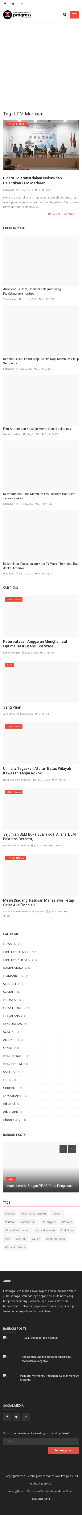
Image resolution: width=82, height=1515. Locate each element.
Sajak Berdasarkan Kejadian (41, 1337)
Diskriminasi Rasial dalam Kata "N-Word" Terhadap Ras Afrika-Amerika (40, 566)
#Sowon (57, 1213)
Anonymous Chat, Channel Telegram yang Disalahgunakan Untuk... (32, 291)
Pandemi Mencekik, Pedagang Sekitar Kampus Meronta (49, 1377)
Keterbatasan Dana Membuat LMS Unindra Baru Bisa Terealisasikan (39, 496)
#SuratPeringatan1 (17, 1230)
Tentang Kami (15, 1491)
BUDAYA (9, 1000)
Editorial (9, 1103)
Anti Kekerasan (45, 1230)
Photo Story (12, 1119)
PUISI (9, 665)
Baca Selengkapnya (61, 214)
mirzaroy (8, 573)
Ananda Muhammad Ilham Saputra (23, 911)
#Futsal (10, 1222)
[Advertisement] (41, 65)
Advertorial (11, 1111)
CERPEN (9, 1087)
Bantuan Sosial (55, 1239)
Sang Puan (12, 707)
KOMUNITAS (12, 1023)
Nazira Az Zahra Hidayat (17, 779)
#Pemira (66, 1222)
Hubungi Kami (41, 1498)
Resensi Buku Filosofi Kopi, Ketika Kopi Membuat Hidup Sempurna (41, 361)
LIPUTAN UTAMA (15, 858)
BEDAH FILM (12, 1063)
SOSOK (8, 1031)
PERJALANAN (12, 1016)
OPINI (7, 1047)
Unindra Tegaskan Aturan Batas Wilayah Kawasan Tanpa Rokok (37, 770)
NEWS (7, 944)
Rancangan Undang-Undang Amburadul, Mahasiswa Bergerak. (47, 1359)
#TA (7, 1239)
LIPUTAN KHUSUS (16, 124)
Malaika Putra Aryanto (16, 845)
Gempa (10, 1213)
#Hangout (49, 1222)
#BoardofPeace (15, 1247)
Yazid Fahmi (10, 298)
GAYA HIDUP (12, 1008)
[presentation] (63, 1149)
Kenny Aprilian (11, 652)
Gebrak (21, 1239)
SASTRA (9, 1071)
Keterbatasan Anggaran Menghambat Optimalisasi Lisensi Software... (35, 643)
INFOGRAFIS (12, 1095)
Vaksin (36, 1239)
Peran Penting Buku (33, 1213)
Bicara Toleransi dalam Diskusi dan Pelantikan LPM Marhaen (32, 180)
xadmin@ (8, 189)
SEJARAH (9, 984)
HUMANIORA (12, 976)
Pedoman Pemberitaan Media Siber (50, 1491)
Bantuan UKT (28, 1222)
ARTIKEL (9, 1039)
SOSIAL (8, 992)
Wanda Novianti (12, 434)
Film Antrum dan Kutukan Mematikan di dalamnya (37, 429)
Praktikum (67, 1230)
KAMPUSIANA (14, 599)
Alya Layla (9, 713)
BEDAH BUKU (13, 1055)
